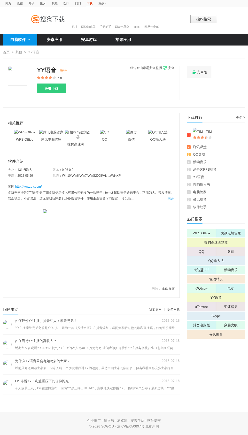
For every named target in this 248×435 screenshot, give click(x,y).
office (137, 27)
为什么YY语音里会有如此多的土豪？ (42, 361)
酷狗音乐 (200, 162)
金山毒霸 (168, 288)
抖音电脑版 (201, 325)
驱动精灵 (216, 279)
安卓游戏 (89, 40)
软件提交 (154, 420)
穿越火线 (231, 325)
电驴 (230, 288)
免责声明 (152, 426)
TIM (209, 132)
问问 (78, 3)
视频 (55, 3)
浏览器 (122, 420)
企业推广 (94, 420)
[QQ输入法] (158, 132)
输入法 (109, 420)
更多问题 (173, 309)
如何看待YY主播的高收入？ (36, 341)
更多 (102, 3)
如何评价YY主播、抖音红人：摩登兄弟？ (46, 321)
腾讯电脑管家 (231, 233)
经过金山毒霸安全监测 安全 (152, 68)
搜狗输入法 (201, 184)
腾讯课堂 (200, 147)
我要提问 (155, 309)
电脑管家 (200, 192)
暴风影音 (200, 199)
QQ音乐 (201, 288)
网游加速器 (88, 27)
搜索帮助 (137, 420)
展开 (171, 198)
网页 (8, 3)
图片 (43, 3)
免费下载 (51, 88)
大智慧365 (201, 270)
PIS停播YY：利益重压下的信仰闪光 (42, 381)
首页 (6, 52)
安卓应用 (54, 40)
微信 (20, 3)
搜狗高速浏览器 (216, 242)
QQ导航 (199, 154)
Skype (216, 316)
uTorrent (201, 307)
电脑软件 (18, 40)
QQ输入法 (216, 261)
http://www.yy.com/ (28, 186)
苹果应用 (123, 40)
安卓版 (199, 72)
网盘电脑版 (122, 27)
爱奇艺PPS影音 (205, 169)
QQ (201, 251)
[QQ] (104, 132)
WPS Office (201, 233)
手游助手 (106, 27)
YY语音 (198, 177)
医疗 (66, 3)
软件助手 (200, 207)
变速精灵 (231, 307)
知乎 (31, 3)
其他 (19, 52)
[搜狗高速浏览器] (78, 132)
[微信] (131, 132)
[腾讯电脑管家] (51, 132)
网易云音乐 (151, 27)
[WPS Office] (24, 132)
